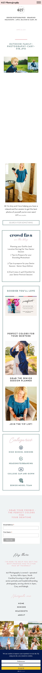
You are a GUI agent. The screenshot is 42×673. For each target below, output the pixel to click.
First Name (7, 532)
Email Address (8, 525)
